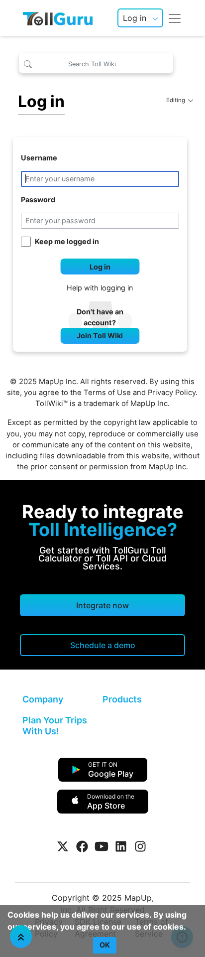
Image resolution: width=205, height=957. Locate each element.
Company (42, 699)
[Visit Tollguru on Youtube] (101, 846)
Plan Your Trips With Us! (54, 725)
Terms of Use (107, 392)
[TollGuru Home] (58, 17)
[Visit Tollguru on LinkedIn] (121, 846)
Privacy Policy (172, 392)
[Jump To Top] (21, 936)
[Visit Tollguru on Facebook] (82, 846)
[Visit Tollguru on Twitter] (63, 846)
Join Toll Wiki (100, 335)
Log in (134, 18)
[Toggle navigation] (174, 17)
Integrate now (102, 605)
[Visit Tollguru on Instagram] (140, 846)
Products (122, 699)
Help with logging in (100, 287)
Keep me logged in (67, 241)
